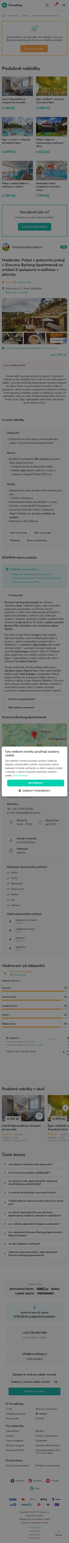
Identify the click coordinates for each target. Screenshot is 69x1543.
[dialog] (34, 771)
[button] (34, 790)
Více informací (20, 775)
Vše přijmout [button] (35, 782)
